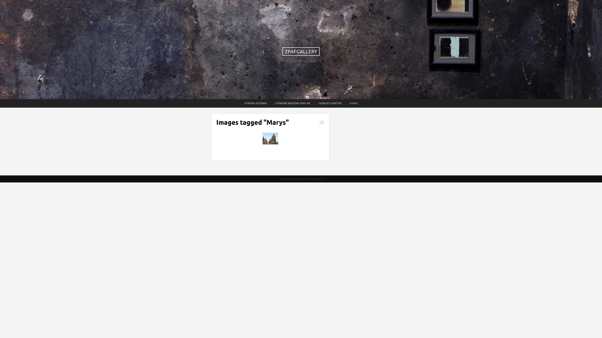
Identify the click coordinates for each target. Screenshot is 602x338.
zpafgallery (301, 51)
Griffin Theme (315, 179)
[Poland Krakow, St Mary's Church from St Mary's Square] (270, 138)
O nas (354, 103)
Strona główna (255, 103)
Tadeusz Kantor (329, 103)
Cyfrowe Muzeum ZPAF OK (292, 103)
